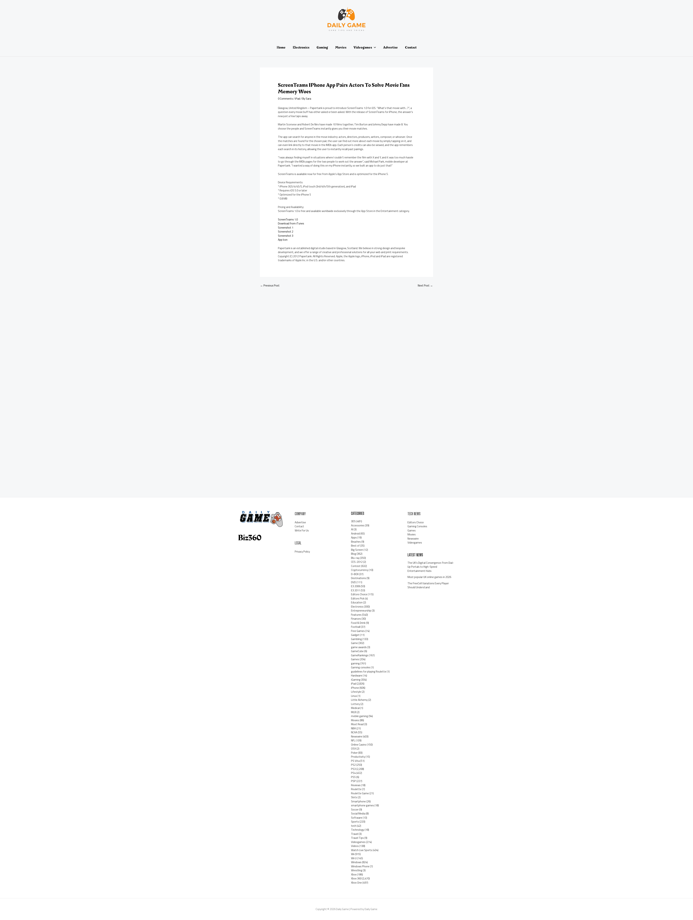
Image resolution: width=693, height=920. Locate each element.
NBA (353, 728)
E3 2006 (355, 586)
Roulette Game (360, 793)
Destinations (358, 578)
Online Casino (358, 744)
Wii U (354, 858)
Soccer (355, 809)
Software (356, 817)
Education (357, 602)
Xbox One (356, 882)
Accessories (357, 525)
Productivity (358, 756)
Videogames (358, 842)
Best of (355, 545)
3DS (353, 521)
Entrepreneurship (361, 610)
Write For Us (302, 530)
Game (354, 643)
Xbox (354, 874)
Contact (299, 526)
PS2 (353, 764)
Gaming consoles (360, 667)
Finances (356, 618)
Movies (355, 720)
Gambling (356, 639)
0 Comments (285, 98)
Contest (356, 566)
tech (353, 825)
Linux (354, 695)
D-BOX (355, 574)
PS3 (353, 769)
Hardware (356, 675)
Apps (354, 537)
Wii (352, 854)
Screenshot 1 (285, 227)
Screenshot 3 (285, 235)
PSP (353, 781)
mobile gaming (359, 716)
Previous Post (270, 285)
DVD (353, 582)
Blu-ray (355, 557)
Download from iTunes (291, 223)
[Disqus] (346, 338)
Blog (353, 553)
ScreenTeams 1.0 (288, 219)
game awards (359, 647)
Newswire (356, 736)
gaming (355, 663)
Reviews (356, 785)
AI (352, 529)
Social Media (358, 813)
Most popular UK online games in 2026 (429, 577)
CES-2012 (357, 561)
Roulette (356, 789)
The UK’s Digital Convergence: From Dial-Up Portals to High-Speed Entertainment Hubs (430, 566)
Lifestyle (356, 691)
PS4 (353, 773)
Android (355, 533)
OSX (353, 748)
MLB (353, 712)
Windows (356, 862)
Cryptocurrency (359, 570)
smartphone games (362, 805)
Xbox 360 (356, 878)
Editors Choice (359, 594)
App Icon (282, 239)
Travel (354, 833)
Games (355, 659)
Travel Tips (357, 837)
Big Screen (357, 549)
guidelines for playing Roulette (368, 671)
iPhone (355, 687)
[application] (374, 47)
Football (355, 626)
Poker (354, 752)
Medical (355, 708)
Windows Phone (360, 866)
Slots (354, 797)
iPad (297, 98)
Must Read (357, 724)
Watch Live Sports (361, 850)
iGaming (355, 679)
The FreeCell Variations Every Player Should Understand (428, 585)
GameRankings (359, 655)
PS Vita (355, 760)
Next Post (425, 285)
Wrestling (356, 870)
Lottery (355, 704)
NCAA (354, 732)
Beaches (356, 541)
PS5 (353, 777)
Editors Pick (357, 598)
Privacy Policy (302, 551)
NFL (353, 740)
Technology (357, 829)
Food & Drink (358, 622)
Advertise (300, 522)
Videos (355, 846)
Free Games (358, 631)
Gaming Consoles (417, 526)
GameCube (357, 651)
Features (356, 614)
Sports (355, 821)
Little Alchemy (359, 699)
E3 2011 (355, 590)
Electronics (357, 606)
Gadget (355, 635)
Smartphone (358, 801)
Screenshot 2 (285, 231)
